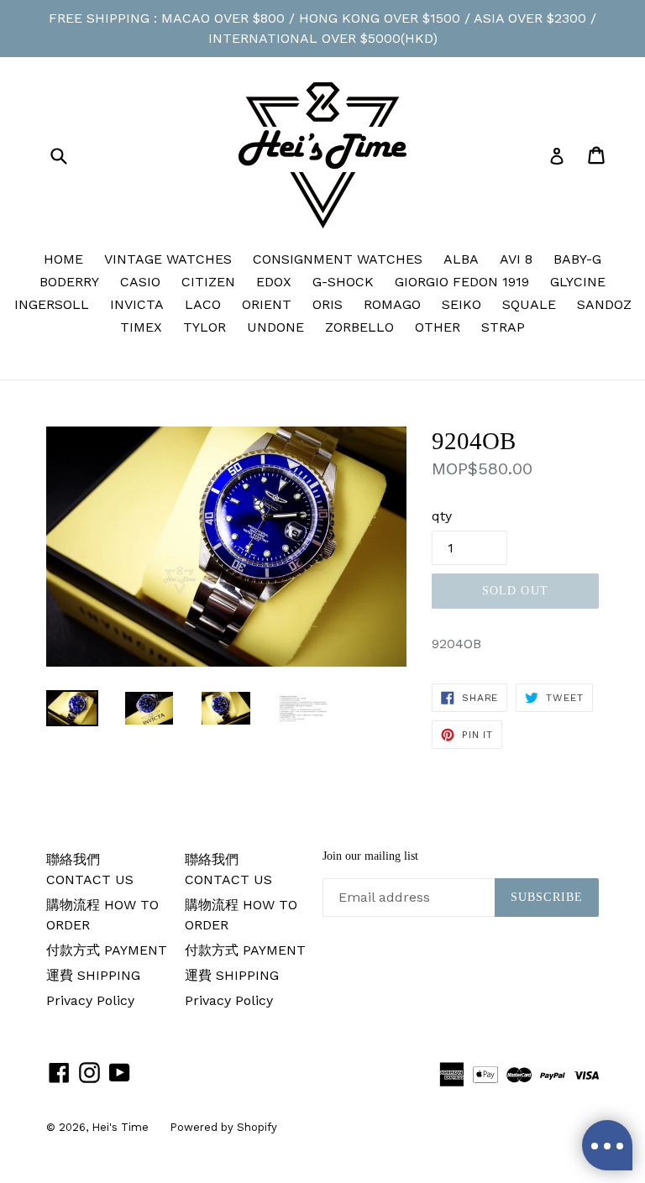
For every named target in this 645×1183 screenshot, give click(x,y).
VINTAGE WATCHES (168, 259)
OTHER (437, 327)
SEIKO (461, 304)
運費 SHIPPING (93, 975)
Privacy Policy (90, 1000)
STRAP (503, 327)
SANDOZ (604, 304)
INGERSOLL (51, 304)
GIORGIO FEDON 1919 (462, 282)
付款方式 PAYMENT (106, 950)
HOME (63, 259)
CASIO (140, 282)
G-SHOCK (343, 282)
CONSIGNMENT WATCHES (337, 259)
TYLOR (204, 327)
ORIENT (266, 304)
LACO (203, 304)
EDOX (273, 282)
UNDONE (275, 327)
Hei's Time (120, 1127)
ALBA (461, 259)
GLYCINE (578, 282)
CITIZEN (208, 282)
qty (442, 516)
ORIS (327, 304)
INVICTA (137, 304)
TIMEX (141, 327)
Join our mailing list (370, 856)
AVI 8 (516, 259)
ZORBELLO (359, 327)
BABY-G (577, 259)
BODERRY (69, 282)
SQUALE (529, 304)
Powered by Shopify (223, 1127)
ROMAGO (392, 304)
